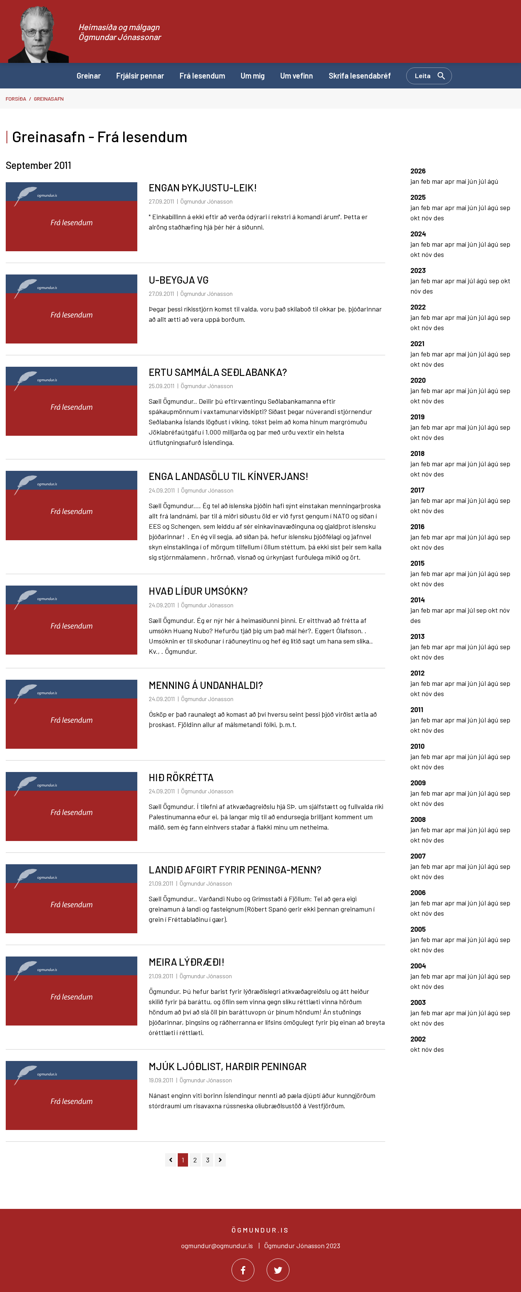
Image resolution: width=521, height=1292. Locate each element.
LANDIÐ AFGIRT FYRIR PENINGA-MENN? (235, 869)
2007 (418, 856)
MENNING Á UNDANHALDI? (206, 685)
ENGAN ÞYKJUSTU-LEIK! (203, 187)
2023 (418, 270)
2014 (417, 599)
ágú (492, 181)
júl (483, 181)
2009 (418, 782)
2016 (417, 526)
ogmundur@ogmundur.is (217, 1245)
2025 (418, 197)
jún (473, 181)
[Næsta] (220, 1160)
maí (462, 181)
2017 (417, 490)
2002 (418, 1039)
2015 (417, 563)
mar (438, 181)
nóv (427, 217)
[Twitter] (278, 1269)
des (439, 217)
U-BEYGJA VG (179, 280)
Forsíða (16, 98)
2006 (418, 892)
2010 (417, 746)
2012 (417, 673)
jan (415, 181)
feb (426, 181)
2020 (418, 380)
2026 (418, 171)
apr (450, 181)
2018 (417, 453)
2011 (416, 709)
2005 (418, 929)
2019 (417, 416)
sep (505, 207)
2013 (417, 636)
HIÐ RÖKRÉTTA (181, 777)
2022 (418, 307)
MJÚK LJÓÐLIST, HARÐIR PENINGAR (228, 1066)
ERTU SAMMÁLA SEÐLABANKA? (218, 372)
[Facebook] (243, 1269)
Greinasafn (49, 98)
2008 (418, 819)
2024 (418, 234)
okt (415, 217)
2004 (418, 965)
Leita (423, 75)
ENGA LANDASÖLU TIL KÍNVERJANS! (229, 476)
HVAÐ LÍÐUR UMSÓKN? (198, 591)
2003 (418, 1002)
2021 (417, 343)
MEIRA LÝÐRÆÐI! (187, 962)
